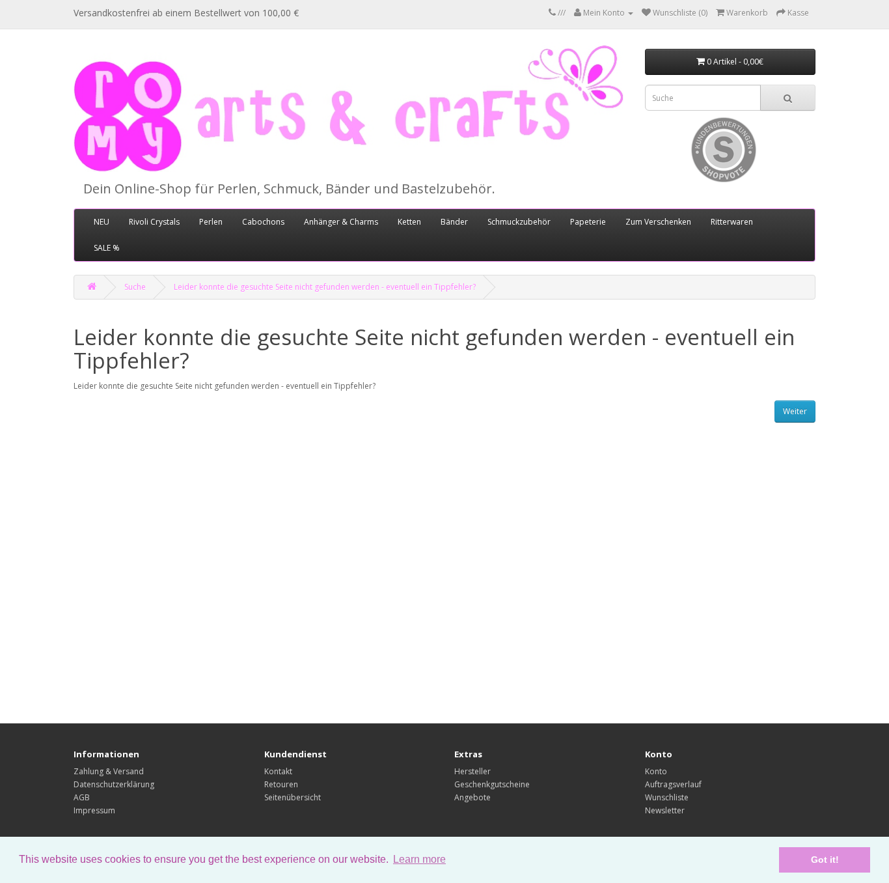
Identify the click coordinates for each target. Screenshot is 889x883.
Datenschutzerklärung (114, 784)
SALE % (107, 247)
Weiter (795, 411)
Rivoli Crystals (154, 221)
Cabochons (263, 221)
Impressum (94, 810)
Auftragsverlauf (673, 784)
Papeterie (588, 221)
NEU (101, 221)
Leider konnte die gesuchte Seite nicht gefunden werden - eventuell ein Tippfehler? (325, 286)
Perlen (211, 221)
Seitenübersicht (292, 797)
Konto (656, 771)
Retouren (281, 784)
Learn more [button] (419, 859)
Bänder (454, 221)
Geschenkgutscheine (492, 784)
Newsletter (665, 810)
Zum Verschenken (658, 221)
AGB (82, 797)
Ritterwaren (732, 221)
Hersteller (472, 771)
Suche (135, 286)
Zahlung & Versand (109, 771)
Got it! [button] (825, 859)
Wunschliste (667, 797)
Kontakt (278, 771)
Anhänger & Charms (341, 221)
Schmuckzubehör (519, 221)
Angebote (472, 797)
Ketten (409, 221)
